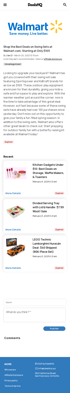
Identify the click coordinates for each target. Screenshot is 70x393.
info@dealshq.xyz (47, 368)
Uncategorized (13, 64)
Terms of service (12, 386)
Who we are (10, 369)
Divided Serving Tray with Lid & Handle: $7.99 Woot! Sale (48, 207)
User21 (9, 55)
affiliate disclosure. (53, 59)
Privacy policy (11, 380)
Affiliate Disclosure (13, 375)
